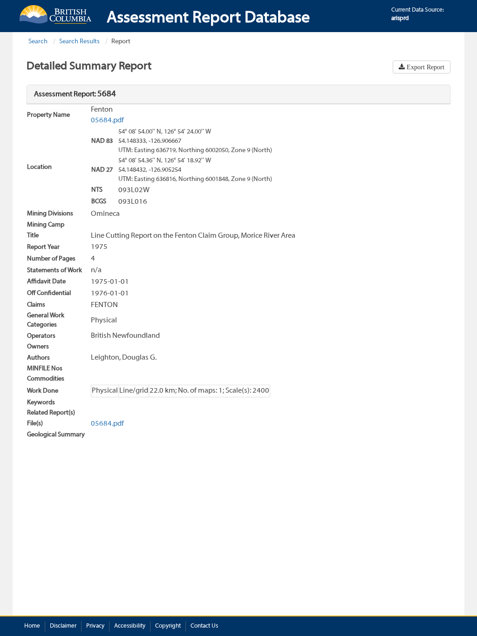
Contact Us (204, 626)
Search (38, 41)
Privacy (95, 626)
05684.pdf (107, 120)
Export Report (424, 67)
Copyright (168, 626)
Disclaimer (63, 626)
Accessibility (129, 626)
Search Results (79, 41)
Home (32, 626)
